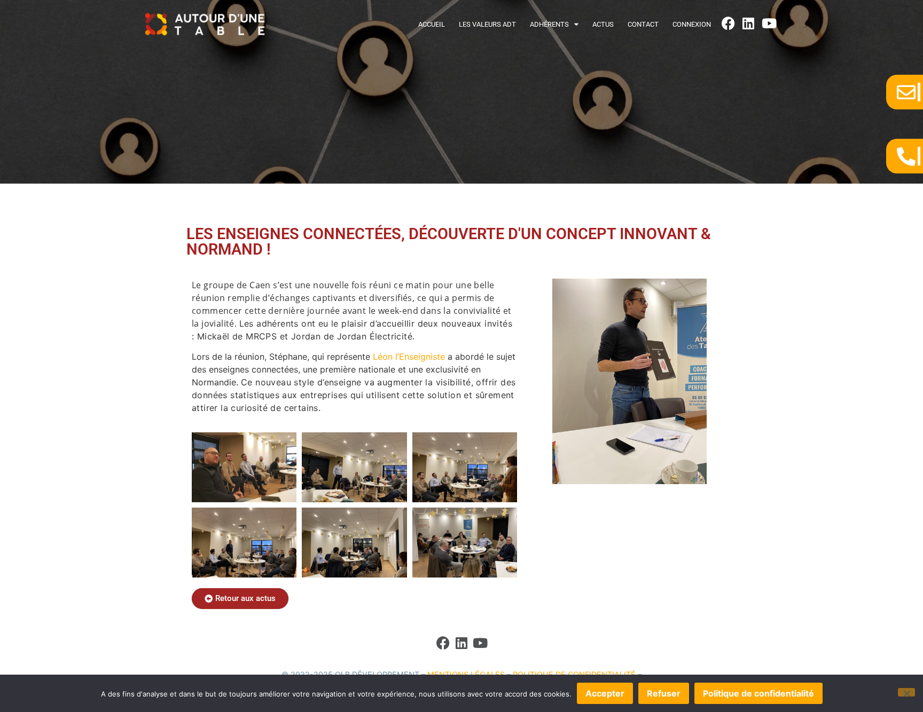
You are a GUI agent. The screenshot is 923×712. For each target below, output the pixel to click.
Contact (643, 24)
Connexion (691, 24)
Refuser (663, 693)
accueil (431, 24)
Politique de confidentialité (758, 693)
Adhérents (549, 24)
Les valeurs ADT (487, 24)
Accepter (604, 693)
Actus (603, 24)
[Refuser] (906, 692)
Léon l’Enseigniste (409, 356)
